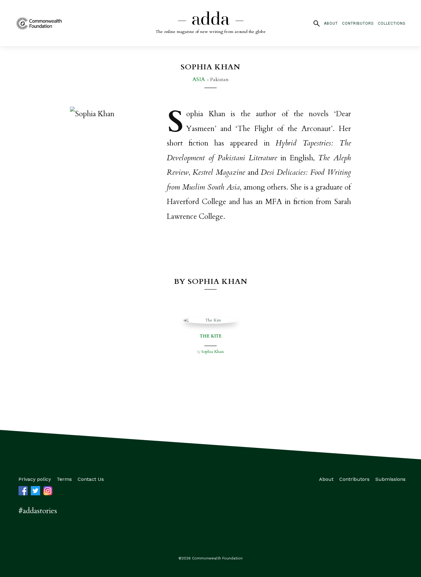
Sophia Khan (212, 351)
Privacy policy (34, 479)
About (331, 23)
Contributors (358, 23)
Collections (391, 23)
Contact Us (91, 479)
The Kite (211, 336)
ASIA (199, 79)
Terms (64, 479)
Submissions (390, 479)
